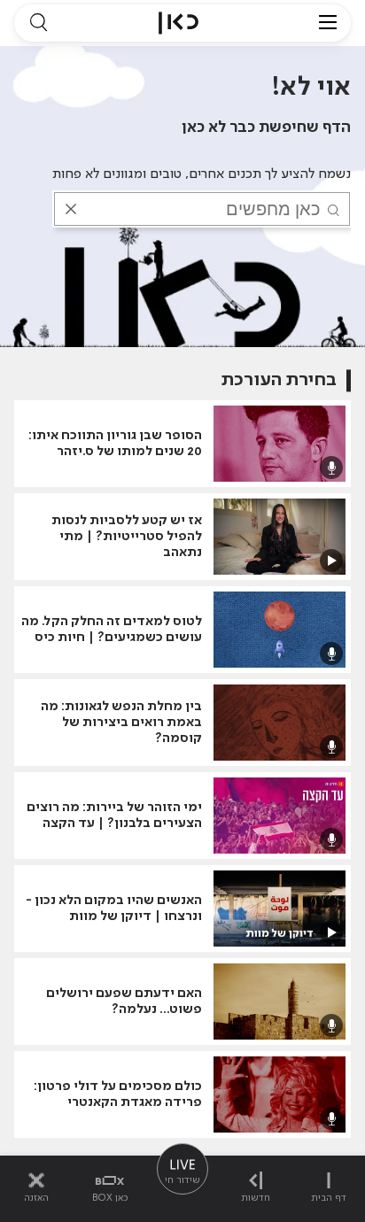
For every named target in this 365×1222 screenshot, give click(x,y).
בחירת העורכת (279, 380)
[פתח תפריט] (328, 23)
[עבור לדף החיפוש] (38, 23)
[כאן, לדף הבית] (178, 23)
